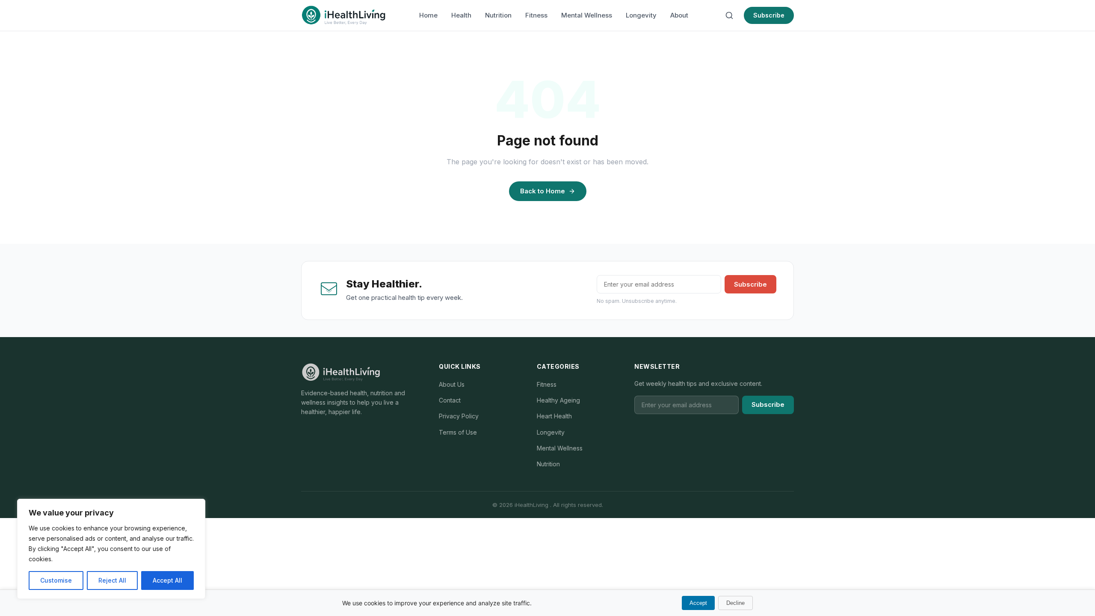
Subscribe (768, 15)
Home (428, 15)
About (679, 15)
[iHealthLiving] (343, 15)
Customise (56, 580)
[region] (111, 549)
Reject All (112, 580)
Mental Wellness (586, 15)
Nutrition (498, 15)
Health (461, 15)
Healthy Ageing (558, 400)
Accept (698, 603)
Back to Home (542, 191)
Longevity (641, 15)
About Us (452, 384)
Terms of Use (458, 432)
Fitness (536, 15)
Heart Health (554, 416)
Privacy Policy (459, 416)
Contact (450, 400)
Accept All (167, 580)
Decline (735, 603)
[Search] (729, 15)
